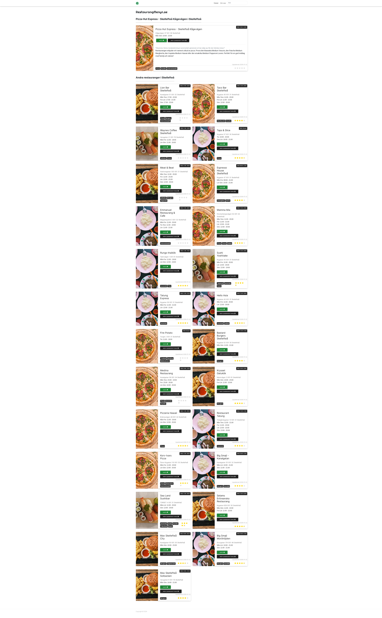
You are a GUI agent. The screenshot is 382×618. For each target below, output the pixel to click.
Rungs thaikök (168, 252)
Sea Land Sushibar (165, 497)
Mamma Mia (223, 209)
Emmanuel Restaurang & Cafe (167, 212)
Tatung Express (164, 297)
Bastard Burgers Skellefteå (222, 335)
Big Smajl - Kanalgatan (223, 457)
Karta (161, 40)
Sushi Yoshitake (222, 254)
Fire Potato (166, 332)
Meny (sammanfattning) (178, 40)
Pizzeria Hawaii (168, 413)
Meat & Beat (167, 167)
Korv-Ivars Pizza (166, 457)
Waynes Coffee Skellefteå (168, 132)
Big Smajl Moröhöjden (223, 537)
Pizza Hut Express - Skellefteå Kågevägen (178, 29)
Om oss (223, 3)
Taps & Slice (223, 130)
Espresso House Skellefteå (222, 170)
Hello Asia (222, 295)
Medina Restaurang (166, 372)
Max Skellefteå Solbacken (168, 574)
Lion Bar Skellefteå (165, 89)
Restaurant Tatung (223, 414)
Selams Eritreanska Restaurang (223, 498)
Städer (216, 3)
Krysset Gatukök (221, 372)
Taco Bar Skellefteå (222, 89)
